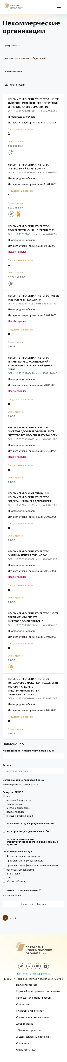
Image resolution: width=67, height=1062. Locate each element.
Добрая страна (24, 1023)
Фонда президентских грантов (24, 855)
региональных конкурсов (20, 869)
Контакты (22, 973)
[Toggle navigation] (58, 6)
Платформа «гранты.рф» (30, 1010)
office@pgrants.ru (40, 973)
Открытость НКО (26, 1049)
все (8, 795)
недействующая (15, 811)
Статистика (22, 1043)
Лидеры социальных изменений (33, 1036)
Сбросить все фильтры (33, 904)
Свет (9, 877)
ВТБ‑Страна (13, 873)
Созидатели (23, 1004)
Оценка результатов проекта (32, 1017)
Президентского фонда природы (25, 860)
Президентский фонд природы (33, 997)
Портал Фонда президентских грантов (38, 991)
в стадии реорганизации (20, 815)
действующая (14, 803)
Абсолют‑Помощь (17, 881)
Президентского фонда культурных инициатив (33, 864)
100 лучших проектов (28, 1030)
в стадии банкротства (19, 799)
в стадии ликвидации (18, 807)
